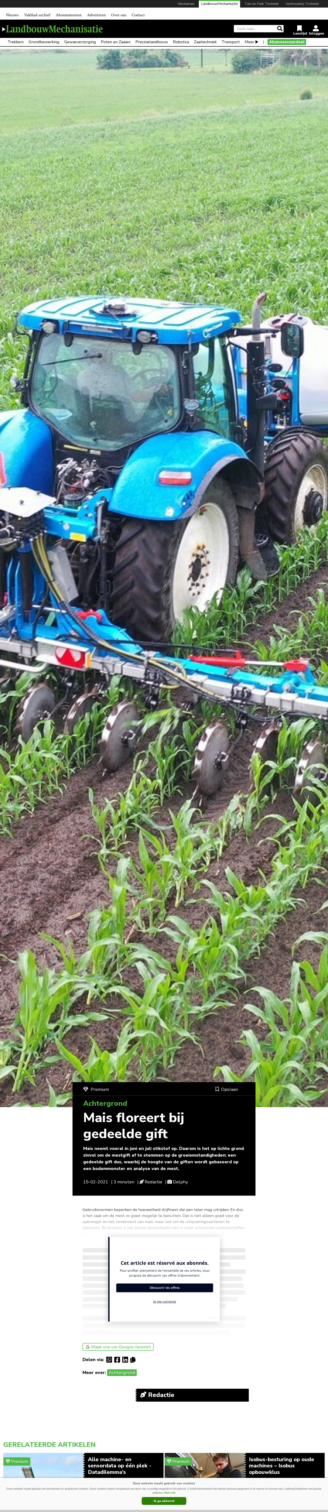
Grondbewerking (44, 42)
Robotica (181, 42)
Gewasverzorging (80, 42)
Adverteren (96, 15)
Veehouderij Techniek (302, 3)
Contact (138, 15)
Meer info (170, 1492)
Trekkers (16, 42)
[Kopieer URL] (134, 1359)
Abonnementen (69, 15)
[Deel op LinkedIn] (126, 1359)
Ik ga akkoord (164, 1501)
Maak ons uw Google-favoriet (121, 1347)
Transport (231, 42)
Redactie (153, 1182)
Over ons (118, 15)
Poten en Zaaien (116, 42)
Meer (249, 42)
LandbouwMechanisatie (219, 3)
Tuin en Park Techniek (262, 3)
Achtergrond (122, 1373)
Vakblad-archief (37, 15)
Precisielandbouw (151, 42)
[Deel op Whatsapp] (110, 1359)
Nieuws (12, 15)
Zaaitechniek (205, 42)
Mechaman (186, 3)
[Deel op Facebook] (118, 1359)
